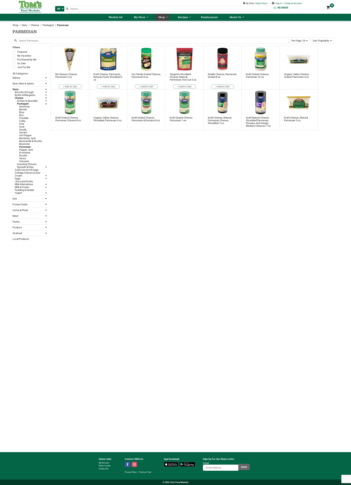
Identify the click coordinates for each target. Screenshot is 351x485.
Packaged (48, 25)
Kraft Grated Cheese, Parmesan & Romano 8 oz (146, 119)
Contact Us (103, 469)
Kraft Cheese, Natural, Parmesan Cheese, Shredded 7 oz (220, 120)
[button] (45, 78)
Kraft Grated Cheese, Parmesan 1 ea (181, 119)
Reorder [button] (283, 7)
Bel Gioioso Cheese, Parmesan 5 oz (66, 75)
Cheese (35, 25)
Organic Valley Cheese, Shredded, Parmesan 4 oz (108, 119)
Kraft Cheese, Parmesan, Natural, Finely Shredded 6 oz (108, 77)
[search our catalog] (67, 9)
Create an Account (293, 3)
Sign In (278, 3)
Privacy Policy (131, 472)
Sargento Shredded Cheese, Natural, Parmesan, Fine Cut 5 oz (183, 77)
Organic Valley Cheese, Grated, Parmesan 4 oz (296, 75)
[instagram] (134, 464)
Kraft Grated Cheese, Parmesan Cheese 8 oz (68, 119)
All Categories (20, 73)
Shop (15, 25)
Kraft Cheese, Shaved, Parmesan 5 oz (296, 119)
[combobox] (59, 9)
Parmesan (63, 25)
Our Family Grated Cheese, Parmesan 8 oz (146, 75)
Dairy (24, 25)
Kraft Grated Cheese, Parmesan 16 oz (257, 75)
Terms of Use (145, 472)
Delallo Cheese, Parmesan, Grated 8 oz (222, 75)
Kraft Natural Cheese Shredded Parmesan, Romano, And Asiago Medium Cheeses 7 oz (258, 121)
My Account (104, 463)
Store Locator (105, 466)
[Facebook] (127, 464)
